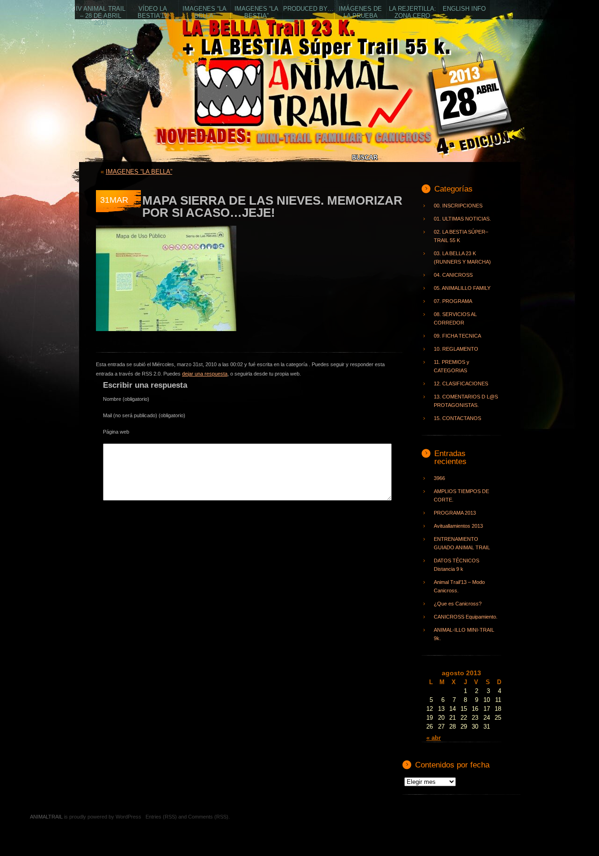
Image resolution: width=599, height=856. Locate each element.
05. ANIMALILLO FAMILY (462, 288)
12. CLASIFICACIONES (461, 383)
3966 (439, 478)
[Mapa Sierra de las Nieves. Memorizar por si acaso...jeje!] (166, 336)
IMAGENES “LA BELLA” (139, 171)
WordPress (128, 816)
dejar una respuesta (204, 373)
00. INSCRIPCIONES (458, 205)
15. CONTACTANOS (457, 418)
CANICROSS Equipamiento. (465, 617)
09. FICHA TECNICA (457, 336)
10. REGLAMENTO (456, 349)
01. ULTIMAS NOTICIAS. (462, 218)
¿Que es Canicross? (458, 603)
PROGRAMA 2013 (455, 513)
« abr (433, 737)
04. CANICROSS (453, 275)
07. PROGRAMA (453, 301)
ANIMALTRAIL (216, 105)
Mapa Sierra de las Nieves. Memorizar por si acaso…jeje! (272, 206)
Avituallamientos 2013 (458, 526)
